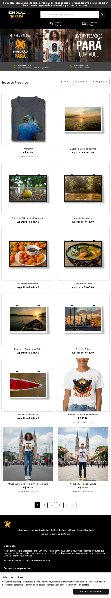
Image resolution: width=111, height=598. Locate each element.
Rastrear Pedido (58, 530)
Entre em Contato (58, 23)
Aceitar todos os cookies (90, 591)
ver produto (28, 119)
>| (73, 505)
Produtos (79, 81)
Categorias (99, 81)
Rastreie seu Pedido (92, 23)
